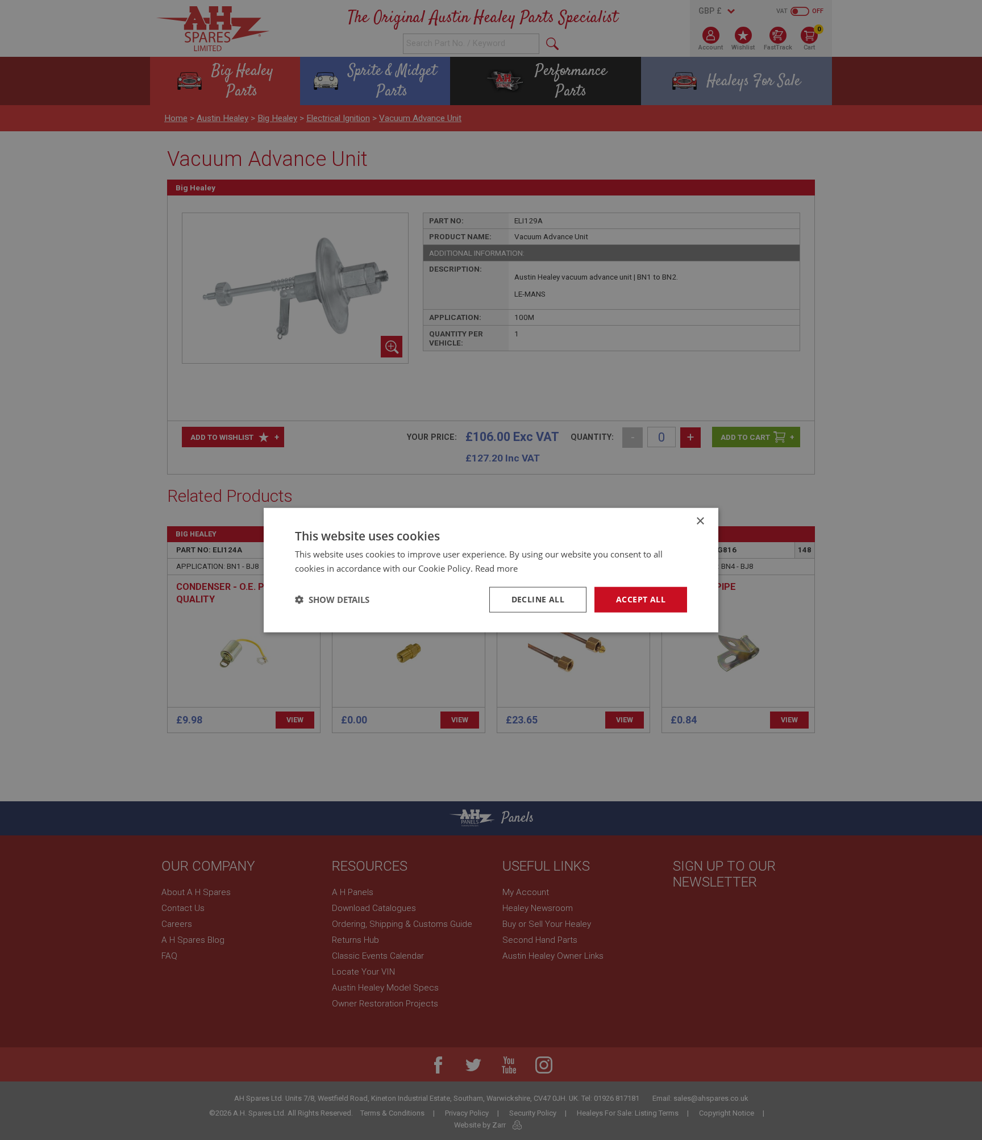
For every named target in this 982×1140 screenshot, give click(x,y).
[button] (332, 599)
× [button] (700, 521)
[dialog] (491, 570)
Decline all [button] (537, 599)
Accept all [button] (640, 599)
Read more (496, 568)
